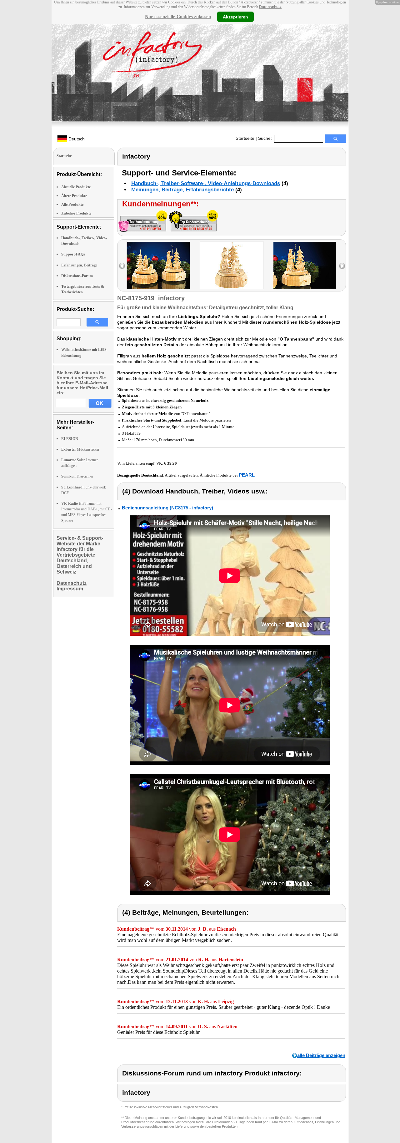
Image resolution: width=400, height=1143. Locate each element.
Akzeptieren (235, 16)
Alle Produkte (72, 204)
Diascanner (77, 476)
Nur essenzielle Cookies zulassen (178, 16)
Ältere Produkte (74, 196)
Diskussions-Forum (77, 276)
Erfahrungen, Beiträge (79, 265)
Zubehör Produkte (76, 213)
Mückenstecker (80, 449)
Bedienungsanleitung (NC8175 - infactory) (167, 507)
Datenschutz (270, 7)
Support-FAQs (73, 254)
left (122, 266)
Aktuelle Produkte (76, 187)
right (342, 266)
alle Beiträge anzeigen (321, 1055)
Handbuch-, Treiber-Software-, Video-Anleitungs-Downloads (205, 183)
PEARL (247, 475)
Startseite (245, 138)
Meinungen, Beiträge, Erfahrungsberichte (182, 190)
